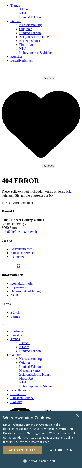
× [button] (77, 415)
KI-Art (24, 13)
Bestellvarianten (21, 60)
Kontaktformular (21, 283)
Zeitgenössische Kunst (34, 37)
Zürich (15, 312)
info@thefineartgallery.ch (19, 231)
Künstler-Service (22, 253)
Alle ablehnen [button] (61, 450)
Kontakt (16, 402)
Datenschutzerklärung (25, 291)
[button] (41, 461)
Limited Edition (30, 17)
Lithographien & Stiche (35, 52)
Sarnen (15, 316)
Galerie (15, 21)
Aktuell (24, 9)
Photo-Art (26, 45)
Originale (25, 29)
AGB (14, 295)
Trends (15, 5)
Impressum (18, 287)
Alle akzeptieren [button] (22, 450)
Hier (69, 191)
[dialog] (41, 439)
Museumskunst (29, 41)
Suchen (49, 78)
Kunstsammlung (30, 25)
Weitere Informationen (34, 442)
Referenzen (18, 257)
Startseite (16, 331)
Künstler (16, 56)
